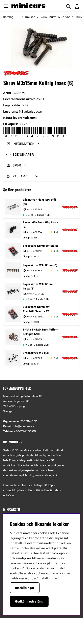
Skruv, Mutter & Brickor (55, 17)
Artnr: (34, 209)
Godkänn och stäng (29, 601)
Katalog (8, 17)
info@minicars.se (23, 426)
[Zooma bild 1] (41, 46)
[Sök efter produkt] (68, 6)
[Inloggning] (77, 6)
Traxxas (30, 17)
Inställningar (24, 587)
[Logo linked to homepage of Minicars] (30, 5)
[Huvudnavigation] (5, 5)
